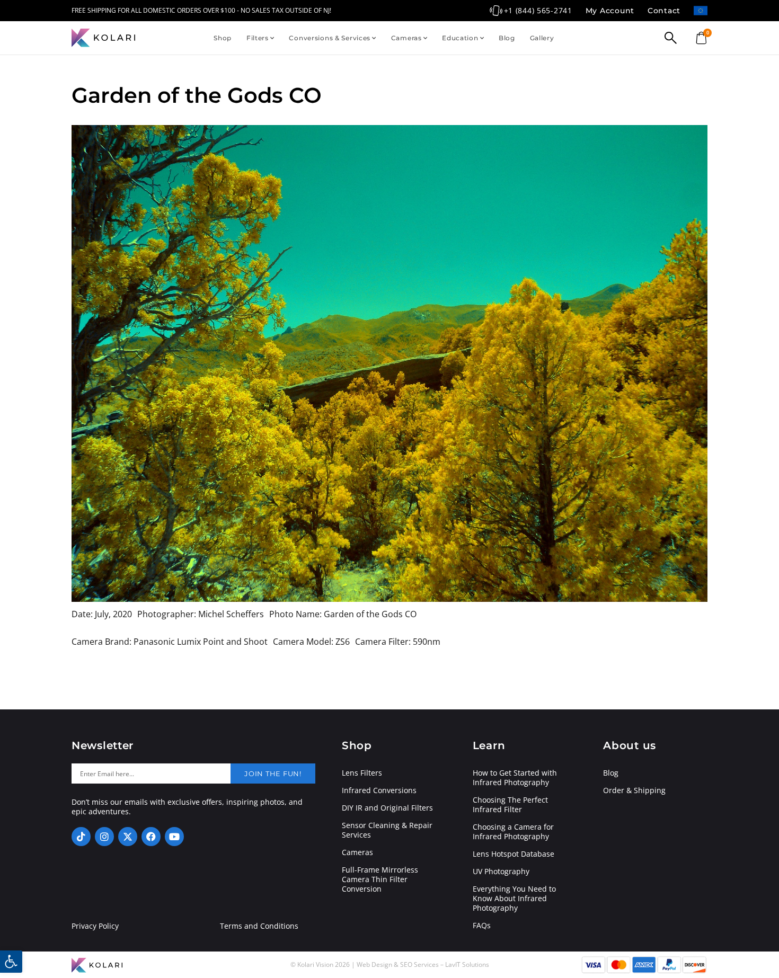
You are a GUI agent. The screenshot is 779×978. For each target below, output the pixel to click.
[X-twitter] (127, 836)
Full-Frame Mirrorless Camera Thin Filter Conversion (380, 879)
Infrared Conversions (379, 790)
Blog (507, 38)
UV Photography (501, 871)
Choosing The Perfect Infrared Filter (510, 804)
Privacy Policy (95, 926)
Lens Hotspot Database (513, 854)
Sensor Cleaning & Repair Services (387, 830)
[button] (11, 961)
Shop (223, 38)
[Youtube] (174, 836)
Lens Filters (362, 773)
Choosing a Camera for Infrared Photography (513, 831)
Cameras (406, 38)
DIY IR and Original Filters (387, 808)
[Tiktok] (81, 836)
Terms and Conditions (259, 926)
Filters (257, 38)
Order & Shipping (634, 790)
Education (460, 38)
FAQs (482, 925)
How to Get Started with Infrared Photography (515, 777)
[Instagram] (104, 836)
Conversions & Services (329, 38)
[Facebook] (151, 836)
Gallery (542, 38)
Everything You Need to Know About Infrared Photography (514, 898)
